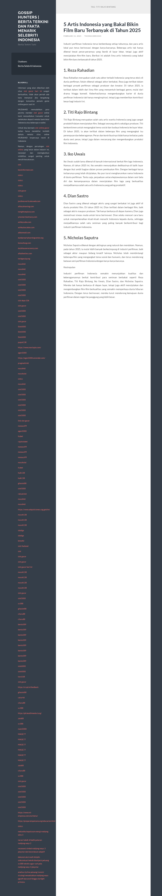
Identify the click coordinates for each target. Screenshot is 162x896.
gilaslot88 (22, 483)
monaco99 (22, 426)
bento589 (22, 624)
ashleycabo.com (24, 222)
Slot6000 (22, 326)
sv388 (20, 603)
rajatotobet (23, 441)
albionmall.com (24, 232)
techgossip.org (24, 258)
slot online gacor (42, 128)
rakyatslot (22, 494)
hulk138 (21, 473)
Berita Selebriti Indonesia (29, 66)
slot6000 (22, 666)
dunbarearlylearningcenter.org (30, 238)
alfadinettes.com (25, 253)
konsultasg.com (24, 243)
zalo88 (21, 718)
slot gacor (38, 113)
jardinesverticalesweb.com (29, 201)
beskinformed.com (25, 170)
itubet (20, 436)
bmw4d (21, 541)
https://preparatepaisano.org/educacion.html (36, 821)
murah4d (21, 264)
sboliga (21, 530)
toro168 (21, 676)
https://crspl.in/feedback (28, 687)
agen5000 (22, 353)
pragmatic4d (23, 363)
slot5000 (22, 279)
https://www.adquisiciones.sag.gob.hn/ (34, 509)
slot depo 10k (23, 300)
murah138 (22, 515)
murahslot (22, 373)
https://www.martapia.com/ (29, 347)
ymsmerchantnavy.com (27, 217)
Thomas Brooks (92, 36)
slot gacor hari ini (33, 91)
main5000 (22, 729)
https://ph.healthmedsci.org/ (30, 713)
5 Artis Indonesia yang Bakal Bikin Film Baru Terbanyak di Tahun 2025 (102, 27)
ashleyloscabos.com (26, 227)
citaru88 (21, 614)
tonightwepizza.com (26, 212)
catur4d (21, 697)
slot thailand (23, 546)
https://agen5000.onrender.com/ (31, 358)
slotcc (20, 175)
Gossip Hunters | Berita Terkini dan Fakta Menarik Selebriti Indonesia (33, 26)
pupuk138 (22, 342)
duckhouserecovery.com (28, 248)
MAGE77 (22, 734)
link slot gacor (24, 421)
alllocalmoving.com (26, 206)
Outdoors (22, 61)
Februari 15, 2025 (72, 36)
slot (19, 164)
